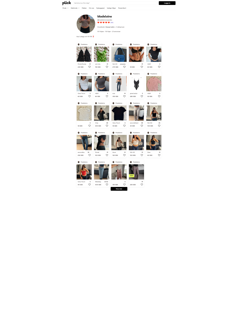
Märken (84, 8)
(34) (111, 22)
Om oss (91, 8)
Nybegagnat (100, 8)
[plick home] (66, 3)
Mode (64, 8)
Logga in (167, 3)
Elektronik (74, 8)
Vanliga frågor (111, 8)
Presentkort (122, 8)
